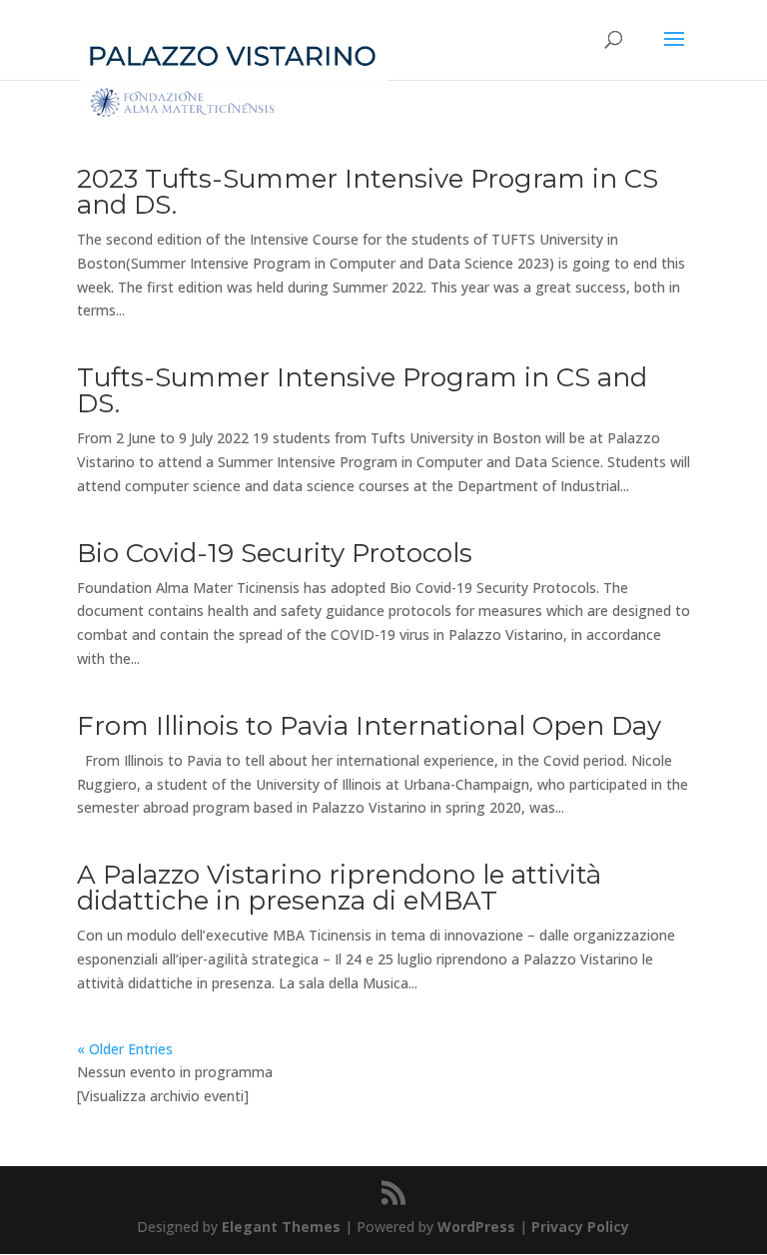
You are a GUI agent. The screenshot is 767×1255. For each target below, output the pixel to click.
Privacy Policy (580, 1226)
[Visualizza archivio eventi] (163, 1095)
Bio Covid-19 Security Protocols (274, 553)
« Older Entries (125, 1048)
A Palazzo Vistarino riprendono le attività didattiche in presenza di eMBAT (339, 888)
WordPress (476, 1226)
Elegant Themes (281, 1226)
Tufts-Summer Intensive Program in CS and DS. (362, 390)
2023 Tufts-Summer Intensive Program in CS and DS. (367, 192)
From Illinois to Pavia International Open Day (369, 726)
